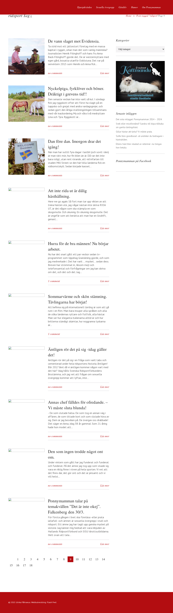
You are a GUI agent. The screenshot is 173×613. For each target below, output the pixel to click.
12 (90, 559)
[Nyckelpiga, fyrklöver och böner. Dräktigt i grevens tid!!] (26, 120)
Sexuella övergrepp (105, 7)
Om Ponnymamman (151, 7)
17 (24, 565)
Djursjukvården (84, 7)
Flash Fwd (51, 602)
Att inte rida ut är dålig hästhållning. (67, 193)
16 (17, 565)
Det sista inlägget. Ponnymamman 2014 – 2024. (139, 119)
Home (128, 15)
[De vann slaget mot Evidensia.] (26, 73)
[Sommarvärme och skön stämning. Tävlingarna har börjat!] (26, 296)
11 (83, 559)
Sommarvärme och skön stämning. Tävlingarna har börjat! (77, 299)
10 (77, 559)
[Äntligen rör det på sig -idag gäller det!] (26, 348)
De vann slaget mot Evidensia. (74, 41)
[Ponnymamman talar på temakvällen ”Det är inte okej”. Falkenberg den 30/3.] (26, 500)
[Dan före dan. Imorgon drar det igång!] (26, 173)
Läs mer (104, 73)
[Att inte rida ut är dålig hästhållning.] (26, 190)
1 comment (54, 281)
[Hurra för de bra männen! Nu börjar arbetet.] (26, 243)
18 (30, 565)
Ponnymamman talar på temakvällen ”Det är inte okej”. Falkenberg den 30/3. (74, 506)
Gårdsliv (123, 7)
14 (103, 559)
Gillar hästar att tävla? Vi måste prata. (134, 131)
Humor (134, 7)
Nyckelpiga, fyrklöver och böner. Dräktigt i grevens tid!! (76, 91)
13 (96, 559)
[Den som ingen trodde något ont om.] (26, 451)
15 (11, 565)
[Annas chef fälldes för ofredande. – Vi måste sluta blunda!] (26, 401)
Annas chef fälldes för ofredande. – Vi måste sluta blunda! (78, 404)
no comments (55, 73)
